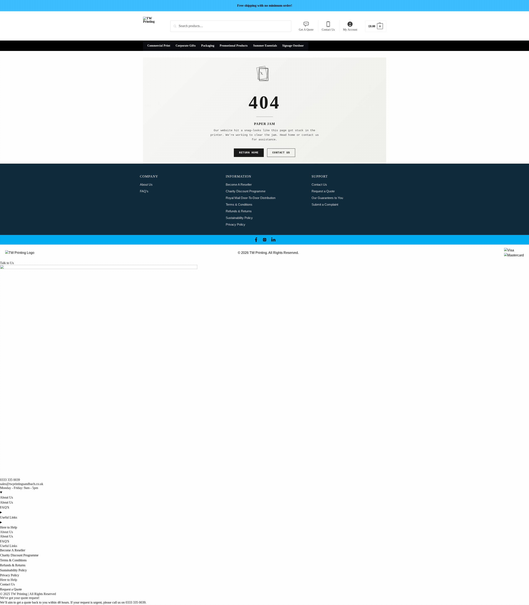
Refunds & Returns (239, 211)
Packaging (207, 45)
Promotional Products (234, 45)
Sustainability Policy (239, 218)
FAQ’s (144, 191)
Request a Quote (323, 191)
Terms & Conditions (239, 204)
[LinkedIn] (273, 239)
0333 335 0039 (10, 480)
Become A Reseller (239, 184)
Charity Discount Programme (245, 191)
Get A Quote (306, 29)
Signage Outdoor (293, 45)
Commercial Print (158, 45)
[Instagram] (264, 239)
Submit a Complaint (325, 204)
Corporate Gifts (186, 45)
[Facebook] (256, 239)
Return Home (249, 152)
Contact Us (328, 29)
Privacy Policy (235, 224)
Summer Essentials (265, 45)
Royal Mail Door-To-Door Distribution (250, 198)
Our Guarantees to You (327, 198)
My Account (350, 29)
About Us (146, 184)
